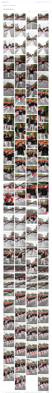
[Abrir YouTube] (48, 392)
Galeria (7, 5)
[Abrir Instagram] (47, 392)
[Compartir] (46, 392)
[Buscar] (42, 11)
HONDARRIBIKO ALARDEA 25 (12, 5)
